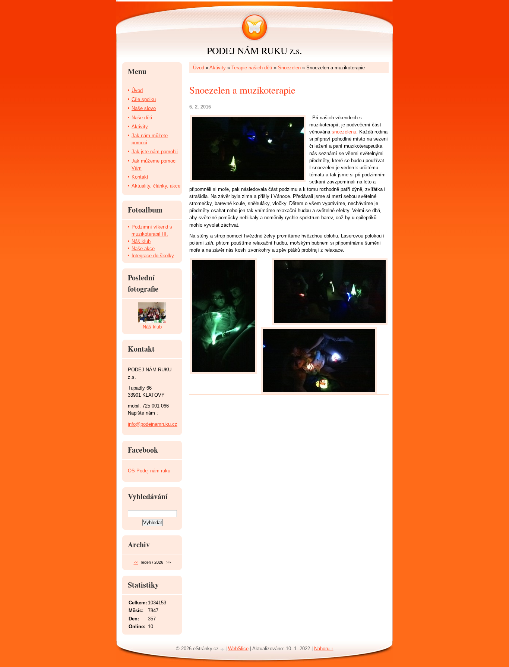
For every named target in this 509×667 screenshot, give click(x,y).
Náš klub (141, 241)
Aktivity (217, 67)
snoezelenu (344, 132)
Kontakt (140, 177)
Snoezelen (289, 67)
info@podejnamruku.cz (152, 424)
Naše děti (142, 117)
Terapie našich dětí (251, 67)
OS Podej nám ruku (149, 470)
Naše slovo (144, 108)
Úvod (198, 67)
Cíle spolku (144, 99)
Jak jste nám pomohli (155, 151)
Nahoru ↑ (323, 648)
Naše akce (143, 248)
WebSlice (238, 648)
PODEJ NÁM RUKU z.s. (254, 50)
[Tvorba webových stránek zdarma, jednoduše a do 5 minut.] (222, 649)
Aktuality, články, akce (156, 186)
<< (136, 562)
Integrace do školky (153, 255)
